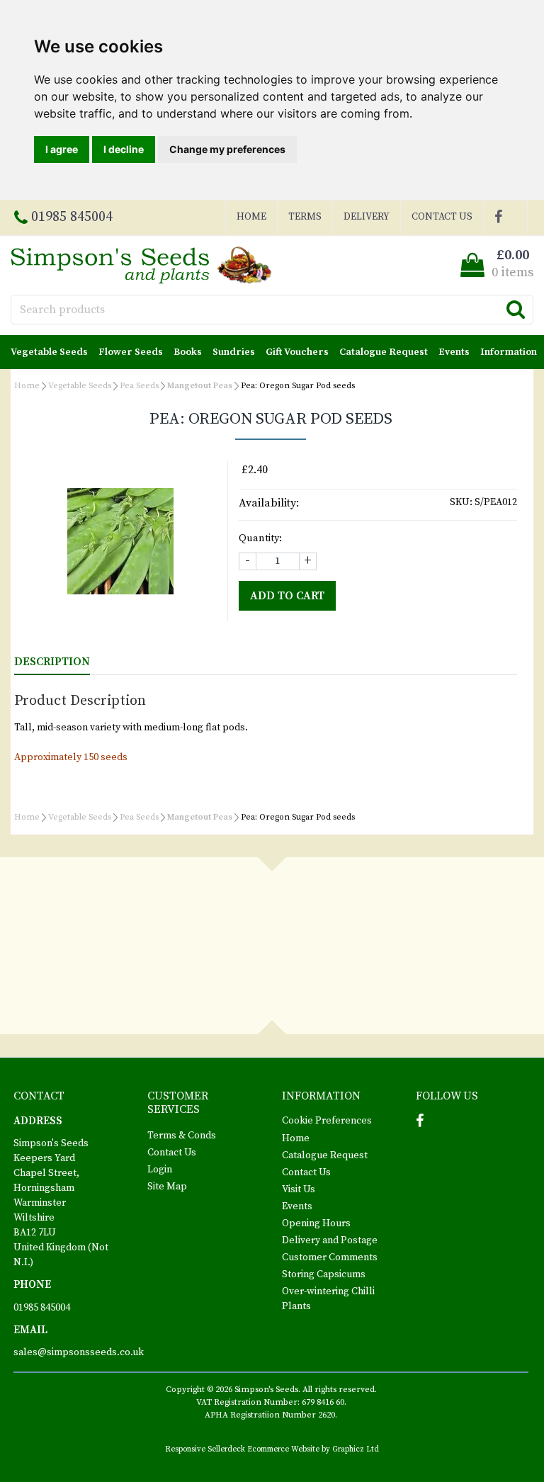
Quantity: (260, 538)
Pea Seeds (139, 385)
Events (454, 352)
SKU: (461, 502)
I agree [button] (61, 149)
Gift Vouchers (297, 352)
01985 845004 (41, 1307)
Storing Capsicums (324, 1274)
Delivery (367, 216)
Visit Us (298, 1189)
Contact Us (442, 216)
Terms (305, 216)
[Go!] (515, 308)
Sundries (233, 352)
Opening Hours (316, 1223)
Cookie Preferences (327, 1120)
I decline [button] (123, 149)
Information (508, 352)
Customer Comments (330, 1257)
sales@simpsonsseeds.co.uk (78, 1352)
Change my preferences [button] (227, 149)
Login (159, 1169)
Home (251, 216)
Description (52, 662)
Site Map (167, 1186)
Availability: (269, 503)
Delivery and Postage (330, 1240)
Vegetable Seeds (49, 352)
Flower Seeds (130, 352)
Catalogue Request (383, 352)
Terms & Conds (181, 1135)
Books (188, 352)
